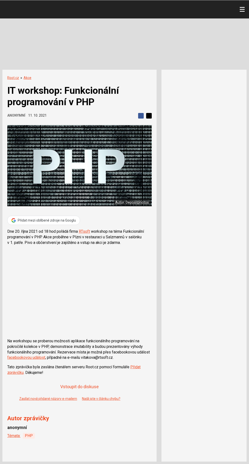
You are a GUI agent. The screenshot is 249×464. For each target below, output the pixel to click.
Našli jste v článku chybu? (101, 399)
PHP (29, 435)
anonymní (16, 115)
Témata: (13, 435)
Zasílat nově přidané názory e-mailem (48, 399)
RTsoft (84, 231)
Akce (27, 78)
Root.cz (13, 78)
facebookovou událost (26, 357)
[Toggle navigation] (242, 9)
